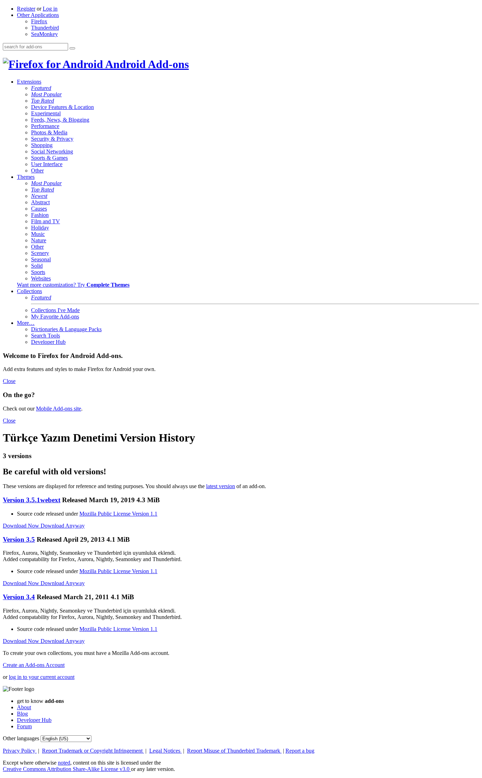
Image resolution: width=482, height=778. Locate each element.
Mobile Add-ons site (58, 409)
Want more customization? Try (73, 285)
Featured (41, 88)
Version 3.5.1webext (31, 500)
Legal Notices (165, 751)
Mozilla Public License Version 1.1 (118, 514)
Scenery (40, 253)
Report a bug (299, 751)
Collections (29, 291)
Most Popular (46, 94)
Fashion (40, 215)
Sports (38, 272)
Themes (26, 177)
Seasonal (41, 259)
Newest (39, 196)
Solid (37, 266)
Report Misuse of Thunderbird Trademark (234, 751)
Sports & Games (49, 158)
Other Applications (38, 15)
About (24, 707)
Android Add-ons (146, 64)
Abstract (40, 202)
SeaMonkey (44, 34)
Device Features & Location (62, 107)
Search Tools (45, 336)
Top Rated (42, 101)
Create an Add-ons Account (34, 665)
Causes (39, 209)
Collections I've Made (55, 310)
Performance (45, 126)
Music (38, 234)
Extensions (29, 82)
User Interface (46, 164)
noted (64, 763)
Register (26, 9)
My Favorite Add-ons (55, 317)
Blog (22, 714)
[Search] (72, 48)
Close (9, 381)
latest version (220, 486)
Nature (38, 240)
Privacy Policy (20, 751)
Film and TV (45, 221)
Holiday (40, 228)
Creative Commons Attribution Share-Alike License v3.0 (67, 769)
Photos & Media (49, 132)
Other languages (21, 738)
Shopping (42, 145)
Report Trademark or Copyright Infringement (93, 751)
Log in (50, 9)
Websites (41, 278)
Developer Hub (48, 342)
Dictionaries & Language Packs (66, 329)
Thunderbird (45, 28)
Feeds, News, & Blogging (60, 120)
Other (37, 171)
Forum (24, 726)
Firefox (39, 21)
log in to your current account (41, 677)
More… (26, 323)
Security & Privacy (52, 139)
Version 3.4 (19, 597)
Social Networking (52, 151)
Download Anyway (63, 526)
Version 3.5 (19, 539)
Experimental (46, 113)
